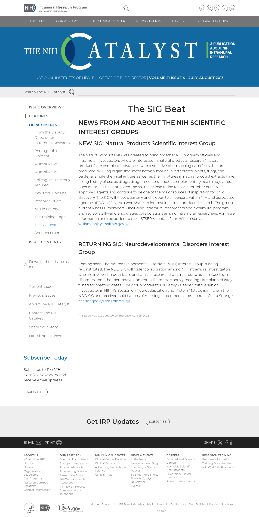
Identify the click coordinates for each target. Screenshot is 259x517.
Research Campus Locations (36, 484)
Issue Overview (45, 107)
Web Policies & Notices (204, 504)
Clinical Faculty (105, 463)
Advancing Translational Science (111, 469)
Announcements (48, 233)
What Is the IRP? (34, 459)
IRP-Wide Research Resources (72, 481)
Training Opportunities (217, 463)
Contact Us (108, 504)
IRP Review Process (72, 486)
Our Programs (33, 478)
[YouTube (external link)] (225, 8)
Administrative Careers (181, 481)
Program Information (216, 459)
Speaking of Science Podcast (144, 469)
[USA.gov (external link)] (69, 507)
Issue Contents (45, 242)
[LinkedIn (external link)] (232, 8)
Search (161, 511)
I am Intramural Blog (144, 463)
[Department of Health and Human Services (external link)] (29, 507)
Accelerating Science (73, 471)
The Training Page (50, 217)
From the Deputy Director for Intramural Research (52, 137)
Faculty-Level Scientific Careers (181, 461)
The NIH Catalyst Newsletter (142, 480)
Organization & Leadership (34, 473)
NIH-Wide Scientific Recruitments (179, 468)
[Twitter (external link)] (217, 8)
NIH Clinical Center (108, 21)
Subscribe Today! (46, 357)
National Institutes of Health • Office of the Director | (130, 78)
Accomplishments (71, 467)
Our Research (68, 21)
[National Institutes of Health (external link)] (45, 507)
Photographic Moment (46, 153)
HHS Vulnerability (167, 504)
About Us (37, 21)
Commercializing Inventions (71, 492)
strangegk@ (106, 301)
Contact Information (37, 489)
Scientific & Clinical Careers (178, 475)
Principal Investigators (74, 463)
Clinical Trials (103, 474)
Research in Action (72, 475)
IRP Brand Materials (131, 504)
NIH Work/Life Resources (218, 467)
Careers (179, 21)
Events (135, 486)
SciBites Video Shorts (144, 474)
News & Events (148, 21)
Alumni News (45, 164)
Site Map (227, 504)
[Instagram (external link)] (210, 8)
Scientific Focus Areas (74, 459)
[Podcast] (202, 8)
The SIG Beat (45, 225)
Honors (28, 467)
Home (95, 504)
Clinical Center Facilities (110, 459)
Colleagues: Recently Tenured (52, 182)
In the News (138, 459)
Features (38, 116)
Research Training (213, 21)
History (28, 463)
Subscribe (35, 392)
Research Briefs (47, 201)
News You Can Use (50, 193)
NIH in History (46, 209)
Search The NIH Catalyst (45, 92)
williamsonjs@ (103, 224)
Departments (43, 125)
